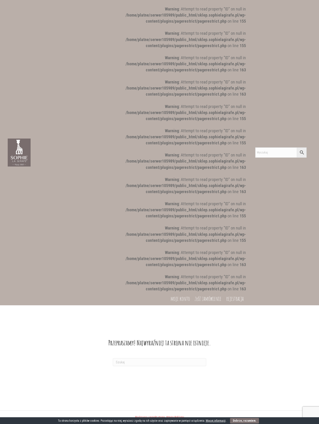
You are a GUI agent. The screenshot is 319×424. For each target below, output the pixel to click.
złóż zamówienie (208, 298)
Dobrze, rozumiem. (244, 420)
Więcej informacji (216, 420)
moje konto (180, 298)
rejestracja (235, 298)
